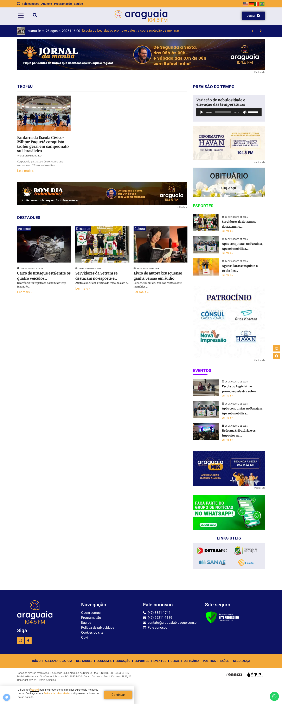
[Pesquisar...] (35, 15)
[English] (246, 4)
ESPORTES (142, 661)
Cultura (139, 229)
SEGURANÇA (241, 661)
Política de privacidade (56, 693)
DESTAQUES (84, 661)
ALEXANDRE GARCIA (58, 661)
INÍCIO (36, 661)
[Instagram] (20, 640)
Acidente (24, 229)
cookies (34, 689)
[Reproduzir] (202, 112)
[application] (229, 112)
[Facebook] (276, 356)
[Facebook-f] (28, 640)
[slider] (253, 112)
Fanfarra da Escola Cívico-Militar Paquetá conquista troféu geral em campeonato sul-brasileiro (43, 144)
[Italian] (256, 4)
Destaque (83, 229)
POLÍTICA (209, 661)
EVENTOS (159, 661)
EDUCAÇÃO (123, 661)
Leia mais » (25, 171)
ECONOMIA (104, 661)
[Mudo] (245, 112)
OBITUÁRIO (191, 661)
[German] (251, 4)
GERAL (175, 661)
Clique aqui (229, 188)
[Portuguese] (262, 4)
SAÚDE (224, 661)
